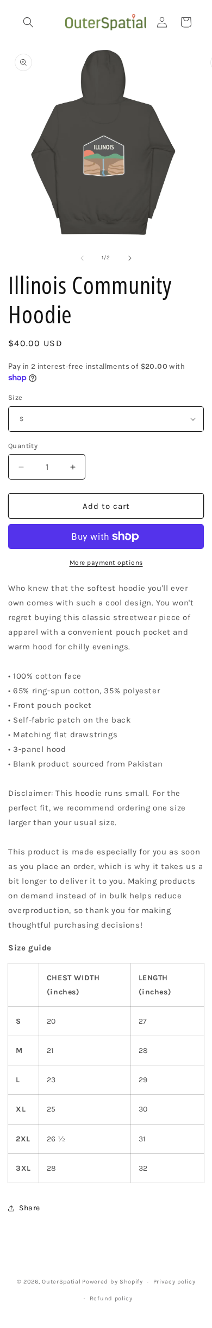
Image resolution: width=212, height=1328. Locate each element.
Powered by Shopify (112, 1281)
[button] (28, 22)
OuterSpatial (61, 1281)
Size (15, 397)
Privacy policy (174, 1281)
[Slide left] (82, 258)
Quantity (23, 446)
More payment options (106, 562)
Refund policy (111, 1298)
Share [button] (29, 1207)
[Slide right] (130, 258)
